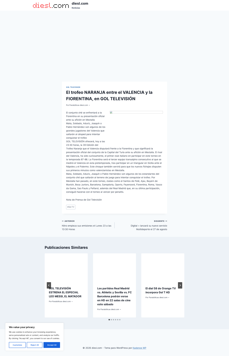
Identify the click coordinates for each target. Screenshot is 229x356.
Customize (17, 345)
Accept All (51, 345)
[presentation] (66, 267)
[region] (34, 337)
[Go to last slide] (49, 285)
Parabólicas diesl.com (78, 105)
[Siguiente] (180, 285)
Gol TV (70, 207)
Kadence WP (139, 348)
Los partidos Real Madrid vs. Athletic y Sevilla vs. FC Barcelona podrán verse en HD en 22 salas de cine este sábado (114, 296)
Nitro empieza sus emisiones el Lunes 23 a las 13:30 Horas (86, 225)
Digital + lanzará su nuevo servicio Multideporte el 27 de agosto (149, 225)
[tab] (109, 319)
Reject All (35, 345)
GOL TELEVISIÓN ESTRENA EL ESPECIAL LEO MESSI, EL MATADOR (65, 292)
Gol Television (73, 87)
